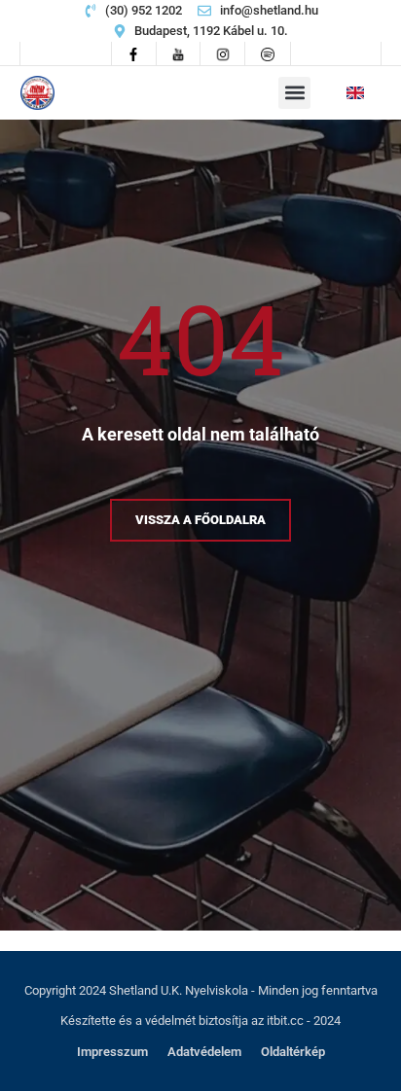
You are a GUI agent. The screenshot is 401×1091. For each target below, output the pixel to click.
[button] (294, 93)
